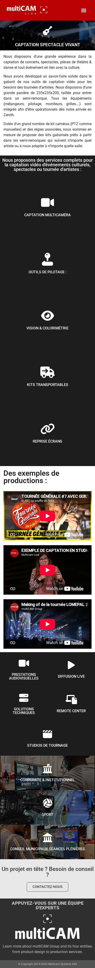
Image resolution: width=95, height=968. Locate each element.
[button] (84, 10)
